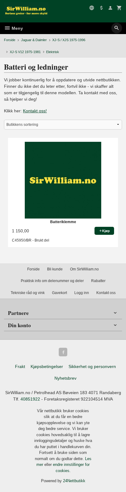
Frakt (20, 366)
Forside (9, 40)
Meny (16, 28)
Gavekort (59, 293)
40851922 (30, 399)
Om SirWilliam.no (84, 269)
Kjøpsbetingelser (47, 366)
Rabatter (98, 281)
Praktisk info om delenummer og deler (52, 281)
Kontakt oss (106, 293)
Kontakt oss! (35, 110)
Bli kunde (55, 269)
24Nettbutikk (74, 480)
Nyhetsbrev (65, 378)
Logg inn (81, 293)
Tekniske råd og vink (28, 293)
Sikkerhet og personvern (92, 366)
